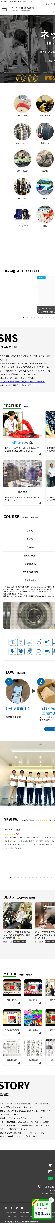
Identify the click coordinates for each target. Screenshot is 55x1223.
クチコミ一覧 (10, 1212)
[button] (23, 317)
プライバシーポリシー (14, 1216)
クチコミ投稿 (24, 1212)
